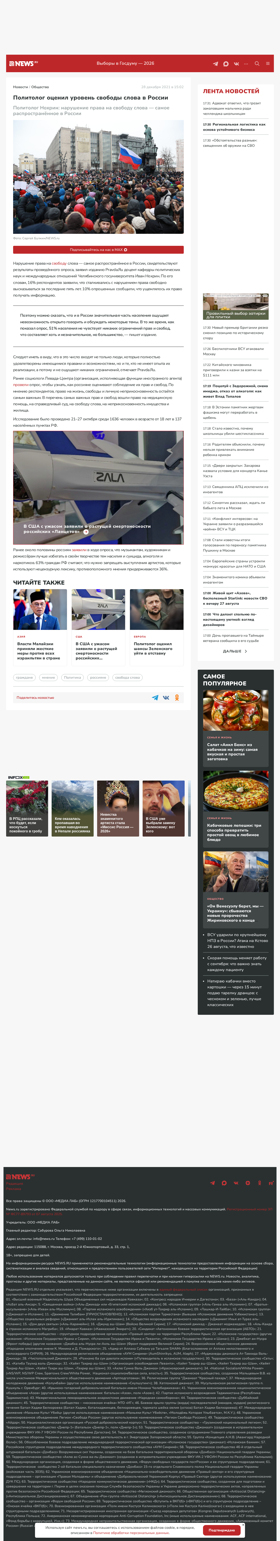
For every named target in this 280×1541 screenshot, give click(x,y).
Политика (72, 677)
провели (20, 384)
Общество (215, 899)
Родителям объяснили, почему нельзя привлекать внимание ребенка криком (234, 449)
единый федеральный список (183, 1289)
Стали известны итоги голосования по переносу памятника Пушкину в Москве (234, 545)
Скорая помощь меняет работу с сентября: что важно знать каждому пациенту (237, 963)
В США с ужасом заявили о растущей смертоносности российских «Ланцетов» (96, 653)
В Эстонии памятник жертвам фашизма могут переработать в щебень (233, 412)
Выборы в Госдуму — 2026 (125, 63)
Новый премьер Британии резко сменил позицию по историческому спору (235, 333)
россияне (98, 677)
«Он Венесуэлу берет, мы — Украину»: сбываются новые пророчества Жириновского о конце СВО (235, 915)
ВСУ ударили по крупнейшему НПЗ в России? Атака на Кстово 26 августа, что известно (237, 940)
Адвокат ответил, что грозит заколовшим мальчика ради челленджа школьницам (232, 108)
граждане (24, 677)
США (79, 636)
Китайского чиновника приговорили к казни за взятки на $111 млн (232, 370)
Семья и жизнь (219, 737)
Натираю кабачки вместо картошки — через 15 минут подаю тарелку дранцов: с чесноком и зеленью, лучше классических (234, 992)
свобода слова (127, 677)
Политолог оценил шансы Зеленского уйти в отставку (153, 648)
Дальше (232, 651)
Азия (21, 636)
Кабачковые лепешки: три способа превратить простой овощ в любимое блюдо (234, 832)
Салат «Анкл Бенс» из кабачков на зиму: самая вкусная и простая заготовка (232, 752)
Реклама (13, 1188)
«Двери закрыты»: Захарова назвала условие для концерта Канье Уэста (235, 471)
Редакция (14, 1183)
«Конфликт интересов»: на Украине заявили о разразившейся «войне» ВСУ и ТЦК (233, 524)
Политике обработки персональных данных (131, 1533)
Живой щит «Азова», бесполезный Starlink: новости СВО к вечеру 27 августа (235, 598)
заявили (79, 549)
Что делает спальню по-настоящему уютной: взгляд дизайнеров (230, 619)
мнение (48, 677)
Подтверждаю (222, 1530)
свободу (59, 263)
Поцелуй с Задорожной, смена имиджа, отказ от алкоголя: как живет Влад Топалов (235, 391)
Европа (140, 636)
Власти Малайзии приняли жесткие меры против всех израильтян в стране (38, 651)
